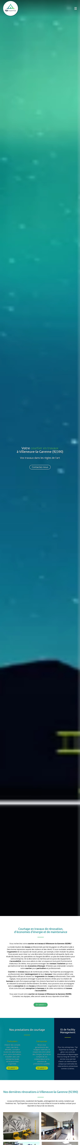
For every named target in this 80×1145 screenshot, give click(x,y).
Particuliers (12, 1041)
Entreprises (42, 1041)
